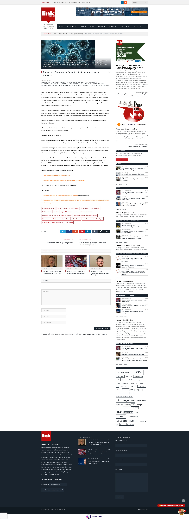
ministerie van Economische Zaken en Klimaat (95, 211)
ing (51, 211)
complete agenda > (121, 209)
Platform (70, 26)
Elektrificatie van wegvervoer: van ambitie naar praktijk (133, 198)
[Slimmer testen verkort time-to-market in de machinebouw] (76, 257)
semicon (127, 408)
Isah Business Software (122, 393)
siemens (135, 408)
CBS (118, 380)
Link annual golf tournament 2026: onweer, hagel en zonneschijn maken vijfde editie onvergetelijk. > (132, 95)
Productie (107, 85)
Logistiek (92, 83)
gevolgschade (93, 208)
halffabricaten (103, 208)
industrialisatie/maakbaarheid (89, 82)
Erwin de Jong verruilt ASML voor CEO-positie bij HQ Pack (52, 267)
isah (141, 390)
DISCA (82, 26)
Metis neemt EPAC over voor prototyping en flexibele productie (133, 231)
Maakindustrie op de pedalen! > (137, 147)
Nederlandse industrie (123, 405)
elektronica (125, 383)
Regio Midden (45, 87)
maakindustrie (99, 83)
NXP (133, 405)
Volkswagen (67, 218)
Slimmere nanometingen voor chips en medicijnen (132, 312)
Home (61, 26)
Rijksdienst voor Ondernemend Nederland (79, 214)
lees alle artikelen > (122, 184)
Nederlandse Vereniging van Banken (53, 214)
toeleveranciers (128, 412)
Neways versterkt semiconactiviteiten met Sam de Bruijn (72, 2)
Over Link (123, 26)
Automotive (119, 376)
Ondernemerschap (87, 85)
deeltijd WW (83, 208)
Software (142, 408)
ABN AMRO (125, 372)
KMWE (132, 393)
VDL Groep (130, 424)
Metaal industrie (55, 85)
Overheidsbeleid (98, 85)
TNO (119, 412)
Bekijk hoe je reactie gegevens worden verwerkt (91, 329)
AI (132, 373)
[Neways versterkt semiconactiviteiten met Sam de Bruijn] (100, 257)
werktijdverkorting (78, 218)
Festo (141, 383)
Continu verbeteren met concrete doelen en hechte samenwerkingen (133, 169)
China (58, 208)
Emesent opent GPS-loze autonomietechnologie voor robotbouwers (133, 226)
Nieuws (100, 26)
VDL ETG (122, 424)
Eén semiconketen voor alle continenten (132, 354)
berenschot (128, 376)
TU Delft (121, 416)
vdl (117, 424)
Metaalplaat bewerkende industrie (71, 85)
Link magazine (126, 400)
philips (139, 404)
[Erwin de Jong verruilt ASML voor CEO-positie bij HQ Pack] (52, 257)
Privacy (145, 509)
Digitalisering (141, 380)
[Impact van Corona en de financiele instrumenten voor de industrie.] (76, 54)
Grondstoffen (75, 82)
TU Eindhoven (133, 417)
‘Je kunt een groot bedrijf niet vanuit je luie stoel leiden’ (133, 179)
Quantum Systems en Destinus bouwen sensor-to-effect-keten (132, 266)
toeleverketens (98, 214)
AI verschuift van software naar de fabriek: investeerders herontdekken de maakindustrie (134, 359)
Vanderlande (142, 421)
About (140, 509)
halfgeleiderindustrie (128, 386)
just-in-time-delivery (74, 211)
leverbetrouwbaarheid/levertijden (78, 83)
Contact (136, 26)
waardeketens (54, 87)
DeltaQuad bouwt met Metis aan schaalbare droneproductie (133, 306)
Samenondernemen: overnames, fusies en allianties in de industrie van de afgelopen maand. (133, 273)
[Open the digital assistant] (181, 512)
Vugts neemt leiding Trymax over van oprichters (98, 462)
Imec (118, 390)
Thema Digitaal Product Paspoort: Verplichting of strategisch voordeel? (134, 204)
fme (117, 386)
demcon (132, 379)
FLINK (92, 26)
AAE (117, 373)
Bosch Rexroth (138, 376)
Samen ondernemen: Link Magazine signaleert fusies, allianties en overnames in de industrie (134, 260)
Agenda (111, 26)
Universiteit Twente (127, 420)
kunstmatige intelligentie (124, 396)
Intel (136, 390)
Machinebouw (45, 85)
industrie (45, 211)
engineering (134, 383)
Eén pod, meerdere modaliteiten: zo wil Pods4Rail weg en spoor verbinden (132, 237)
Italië (64, 211)
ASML (139, 372)
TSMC (136, 412)
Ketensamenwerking (61, 83)
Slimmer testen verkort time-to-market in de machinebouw (76, 267)
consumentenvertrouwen (69, 208)
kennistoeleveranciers (48, 83)
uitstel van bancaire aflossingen (52, 218)
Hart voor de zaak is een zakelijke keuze (132, 174)
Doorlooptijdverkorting (49, 82)
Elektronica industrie (63, 82)
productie (119, 408)
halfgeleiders (141, 386)
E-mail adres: (45, 485)
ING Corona (57, 211)
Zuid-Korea (89, 218)
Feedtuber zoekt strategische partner (60, 238)
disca (118, 383)
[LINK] (48, 16)
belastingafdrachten (48, 208)
